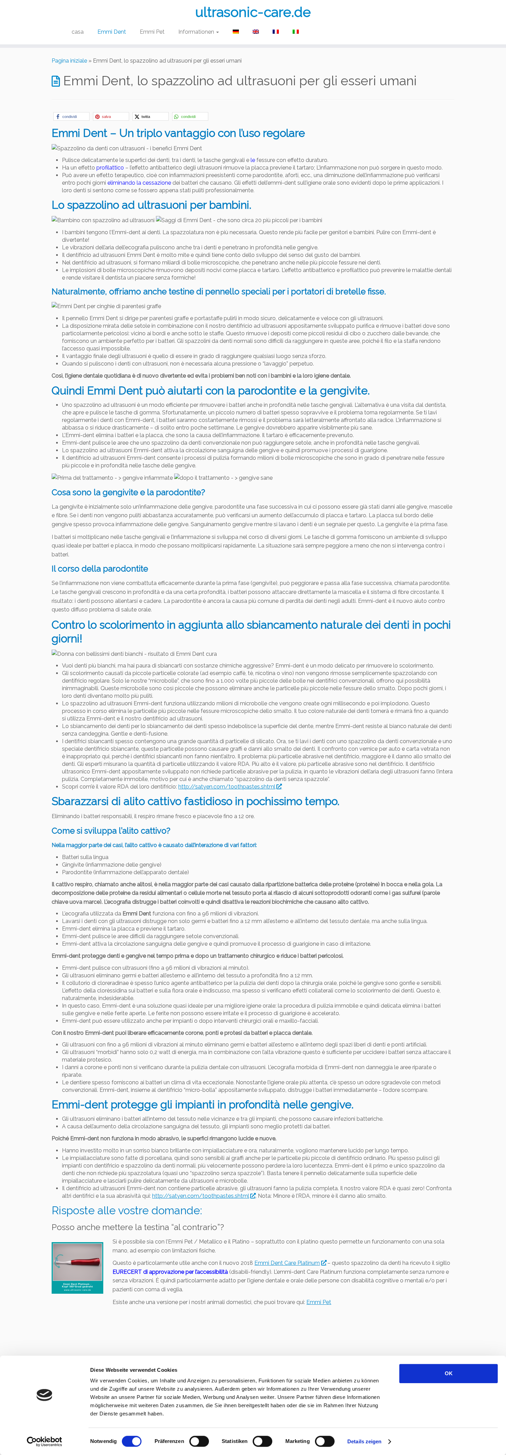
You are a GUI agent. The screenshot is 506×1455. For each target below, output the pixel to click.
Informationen (196, 32)
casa (78, 32)
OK (449, 1373)
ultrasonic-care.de (253, 12)
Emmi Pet (152, 32)
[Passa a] (236, 32)
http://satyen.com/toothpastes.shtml (226, 786)
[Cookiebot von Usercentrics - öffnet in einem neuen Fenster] (44, 1441)
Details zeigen (364, 1441)
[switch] (199, 1441)
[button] (71, 116)
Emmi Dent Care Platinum (287, 1263)
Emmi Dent (111, 32)
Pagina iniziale (69, 60)
